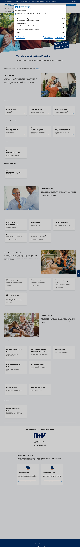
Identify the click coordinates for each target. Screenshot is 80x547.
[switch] (63, 23)
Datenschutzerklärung (20, 14)
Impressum (28, 14)
